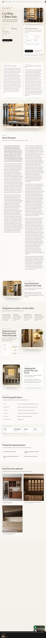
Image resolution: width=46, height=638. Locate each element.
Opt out (6, 636)
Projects (30, 1)
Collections (19, 1)
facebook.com (26, 433)
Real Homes (24, 1)
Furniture (36, 1)
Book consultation (7, 40)
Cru (11, 7)
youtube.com (21, 433)
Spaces (13, 1)
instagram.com (15, 433)
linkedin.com (10, 433)
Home (3, 7)
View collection (5, 42)
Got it (3, 636)
